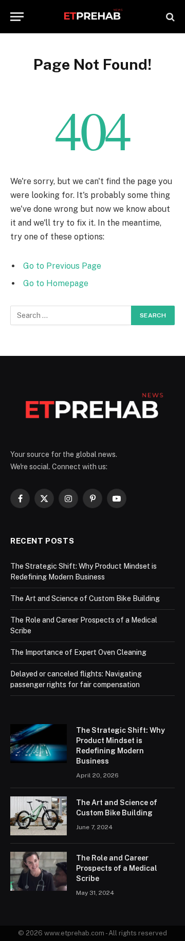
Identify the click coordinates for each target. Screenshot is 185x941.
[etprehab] (92, 16)
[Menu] (17, 16)
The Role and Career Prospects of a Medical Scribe (116, 868)
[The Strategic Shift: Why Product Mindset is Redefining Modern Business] (38, 743)
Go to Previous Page (62, 266)
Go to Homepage (55, 283)
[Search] (169, 16)
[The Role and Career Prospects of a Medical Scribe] (38, 871)
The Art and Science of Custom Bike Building (85, 598)
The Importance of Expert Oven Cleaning (78, 652)
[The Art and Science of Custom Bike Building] (38, 815)
